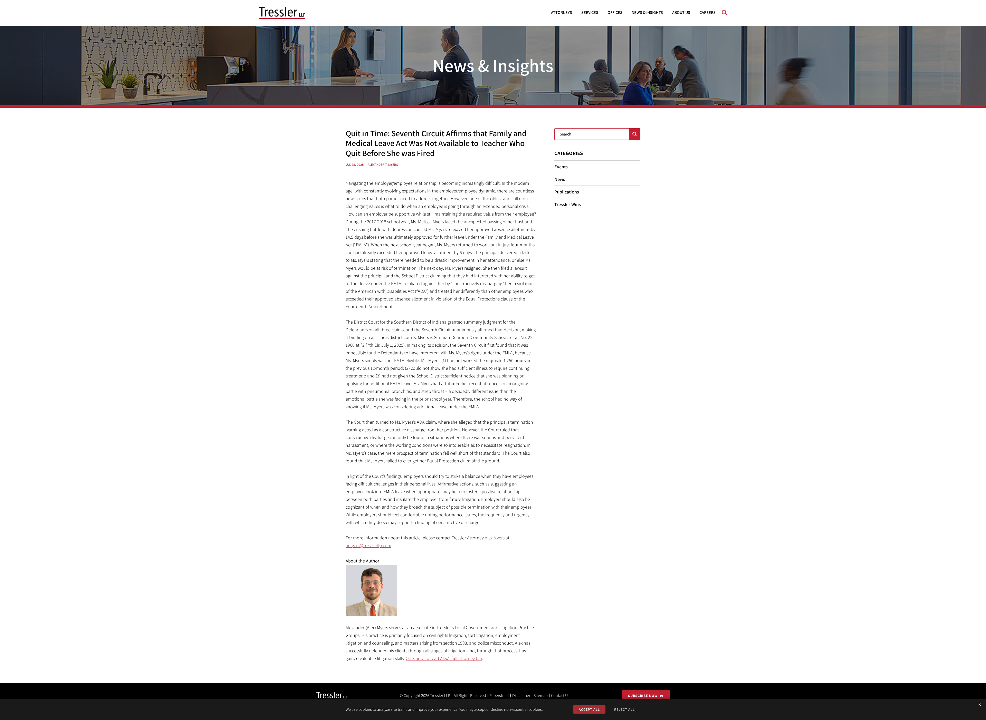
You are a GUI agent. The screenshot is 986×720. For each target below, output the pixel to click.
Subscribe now (643, 695)
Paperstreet (499, 695)
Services (589, 13)
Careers (707, 13)
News (559, 179)
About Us (681, 13)
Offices (615, 13)
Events (561, 167)
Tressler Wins (567, 204)
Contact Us (560, 695)
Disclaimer (521, 695)
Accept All (589, 709)
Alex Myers (495, 538)
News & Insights (647, 13)
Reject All (624, 709)
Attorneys (561, 13)
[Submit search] (634, 134)
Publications (566, 192)
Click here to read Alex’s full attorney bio (444, 658)
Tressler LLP (440, 695)
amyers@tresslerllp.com (368, 545)
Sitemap (541, 695)
